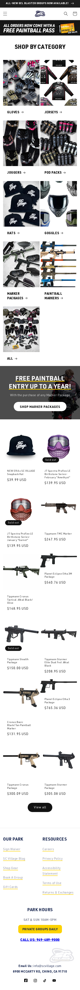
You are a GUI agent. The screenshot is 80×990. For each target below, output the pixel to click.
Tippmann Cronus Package (18, 786)
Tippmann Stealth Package (18, 661)
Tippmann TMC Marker (58, 533)
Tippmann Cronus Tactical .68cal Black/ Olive (20, 599)
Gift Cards (10, 887)
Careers (48, 849)
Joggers (14, 173)
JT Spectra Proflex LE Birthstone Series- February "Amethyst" (58, 474)
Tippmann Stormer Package (56, 786)
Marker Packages (15, 296)
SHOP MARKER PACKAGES (40, 407)
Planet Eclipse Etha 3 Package (57, 700)
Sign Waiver (12, 849)
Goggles (52, 233)
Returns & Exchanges (57, 892)
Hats (11, 233)
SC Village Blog (14, 858)
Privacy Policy (52, 858)
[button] (5, 13)
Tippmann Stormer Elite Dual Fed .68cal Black (57, 662)
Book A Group (13, 877)
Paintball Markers (53, 296)
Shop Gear (10, 868)
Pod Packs (53, 173)
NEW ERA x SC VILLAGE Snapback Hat (21, 472)
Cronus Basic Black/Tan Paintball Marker (19, 725)
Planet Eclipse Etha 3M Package (58, 575)
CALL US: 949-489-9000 (40, 939)
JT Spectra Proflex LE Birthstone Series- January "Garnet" (20, 536)
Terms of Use (51, 883)
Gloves (13, 112)
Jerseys (51, 112)
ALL (10, 359)
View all (40, 807)
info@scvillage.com (47, 966)
